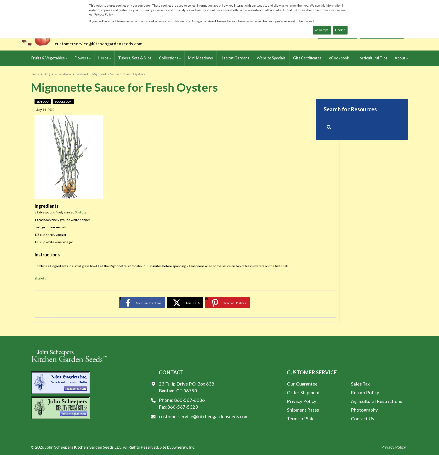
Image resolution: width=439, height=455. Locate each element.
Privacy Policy (301, 401)
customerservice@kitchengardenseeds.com (98, 43)
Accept (323, 30)
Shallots (80, 212)
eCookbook (63, 74)
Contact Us (362, 418)
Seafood (82, 74)
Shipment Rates (303, 409)
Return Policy (365, 392)
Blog (47, 74)
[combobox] (362, 128)
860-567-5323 (182, 407)
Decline (340, 30)
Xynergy (179, 447)
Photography (364, 409)
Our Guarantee (302, 383)
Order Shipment (303, 392)
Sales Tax (360, 383)
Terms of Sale (301, 418)
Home (35, 74)
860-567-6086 (189, 400)
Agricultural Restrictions (376, 401)
